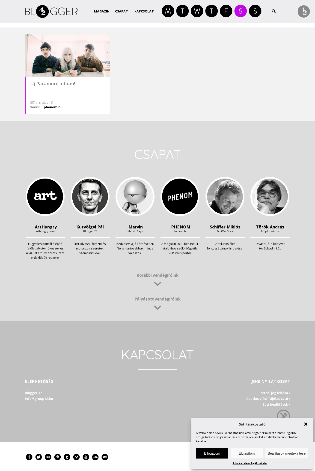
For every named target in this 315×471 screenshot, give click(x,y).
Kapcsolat (144, 11)
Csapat (121, 11)
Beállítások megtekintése (287, 453)
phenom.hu (53, 107)
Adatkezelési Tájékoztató (250, 463)
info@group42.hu (39, 398)
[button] (305, 424)
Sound (35, 107)
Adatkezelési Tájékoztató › (268, 398)
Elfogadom (212, 453)
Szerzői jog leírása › (274, 393)
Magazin (102, 11)
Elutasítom (247, 453)
